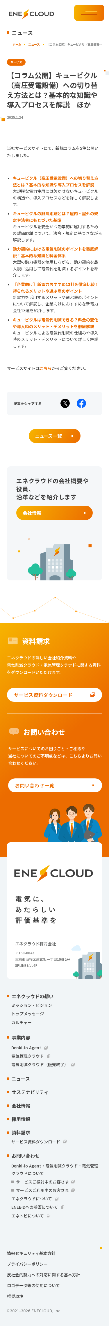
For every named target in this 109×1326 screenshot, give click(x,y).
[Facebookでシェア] (81, 403)
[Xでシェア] (65, 403)
